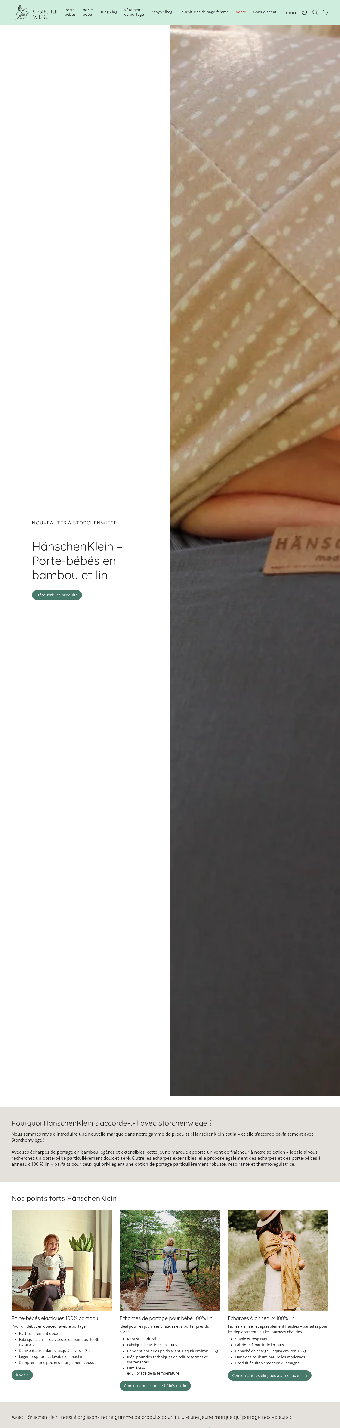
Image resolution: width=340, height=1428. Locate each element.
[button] (70, 12)
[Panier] (325, 12)
